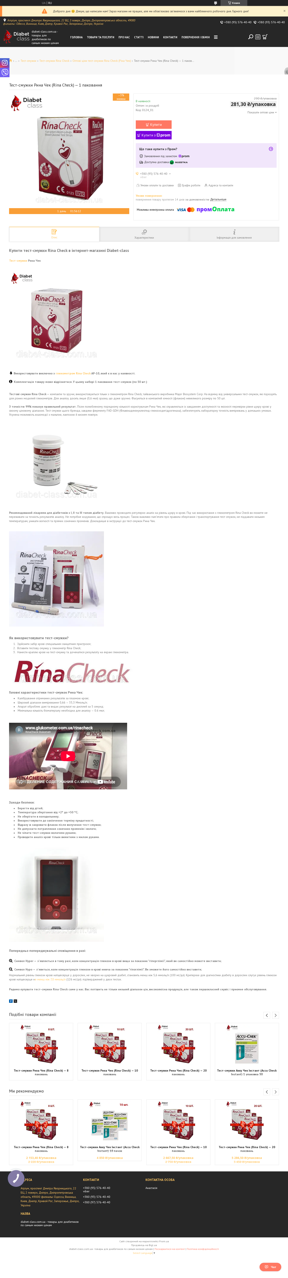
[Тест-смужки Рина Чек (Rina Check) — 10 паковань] (109, 1045)
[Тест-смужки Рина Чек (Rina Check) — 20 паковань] (178, 1045)
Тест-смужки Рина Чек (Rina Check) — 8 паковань (41, 1072)
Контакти (170, 37)
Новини (153, 37)
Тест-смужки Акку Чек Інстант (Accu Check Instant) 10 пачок (110, 1149)
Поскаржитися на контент (170, 1249)
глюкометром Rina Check (73, 373)
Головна (76, 37)
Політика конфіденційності (203, 1249)
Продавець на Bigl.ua (144, 1245)
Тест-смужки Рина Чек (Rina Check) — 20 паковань (178, 1072)
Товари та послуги (100, 37)
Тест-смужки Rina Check (54, 60)
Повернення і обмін (196, 37)
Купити (156, 124)
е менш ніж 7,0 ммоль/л (50, 979)
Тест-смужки (28, 60)
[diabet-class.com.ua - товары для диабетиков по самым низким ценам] (16, 37)
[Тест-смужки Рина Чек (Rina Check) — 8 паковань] (41, 1045)
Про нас (124, 37)
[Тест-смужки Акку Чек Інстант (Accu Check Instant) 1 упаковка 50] (247, 1045)
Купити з (148, 135)
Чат (273, 1267)
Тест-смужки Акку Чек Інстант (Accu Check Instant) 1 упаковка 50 (247, 1072)
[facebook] (11, 1002)
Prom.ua (164, 1241)
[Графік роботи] (257, 36)
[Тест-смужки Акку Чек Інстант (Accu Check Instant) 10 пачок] (109, 1122)
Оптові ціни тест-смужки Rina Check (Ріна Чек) (102, 60)
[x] (15, 1002)
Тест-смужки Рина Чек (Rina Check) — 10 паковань (109, 1072)
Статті (139, 37)
